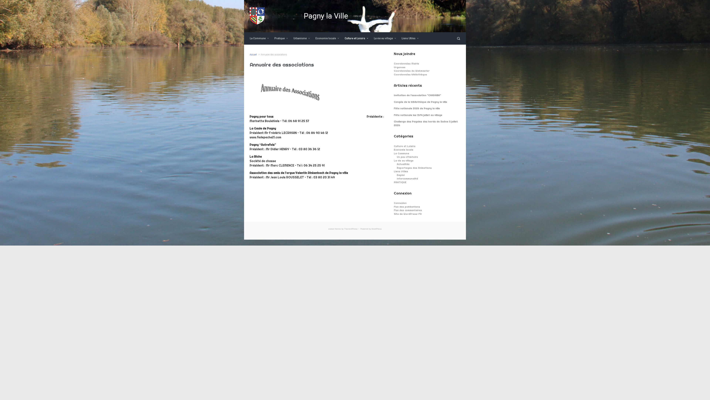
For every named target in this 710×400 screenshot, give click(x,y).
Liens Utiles (401, 171)
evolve (331, 229)
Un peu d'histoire (407, 156)
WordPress (376, 229)
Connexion (400, 202)
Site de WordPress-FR (408, 213)
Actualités (403, 164)
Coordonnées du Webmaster (412, 70)
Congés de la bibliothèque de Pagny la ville (420, 101)
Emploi (401, 175)
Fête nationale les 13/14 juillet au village (418, 115)
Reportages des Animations (414, 167)
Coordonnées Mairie (406, 63)
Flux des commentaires (408, 210)
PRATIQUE (400, 182)
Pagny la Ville (326, 16)
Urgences (399, 67)
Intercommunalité (407, 178)
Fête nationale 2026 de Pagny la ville (417, 108)
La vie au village (403, 160)
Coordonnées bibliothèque (410, 74)
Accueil (253, 54)
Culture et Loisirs (404, 146)
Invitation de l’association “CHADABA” (417, 95)
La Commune (401, 153)
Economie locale (403, 149)
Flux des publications (407, 206)
